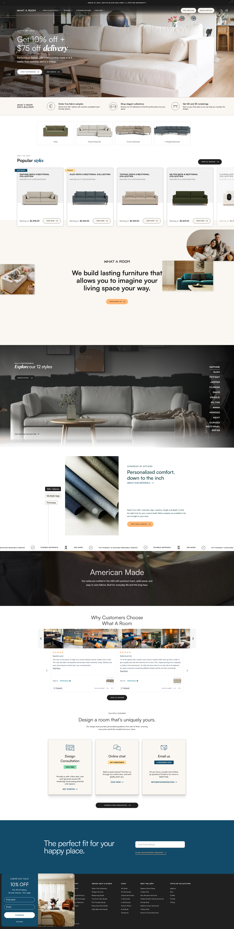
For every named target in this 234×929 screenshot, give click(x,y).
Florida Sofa (145, 902)
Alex (171, 892)
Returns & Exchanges (77, 899)
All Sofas (124, 888)
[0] (226, 10)
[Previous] (47, 670)
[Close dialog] (71, 876)
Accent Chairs (126, 906)
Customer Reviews (83, 10)
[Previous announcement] (4, 3)
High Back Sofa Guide (100, 909)
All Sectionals (126, 892)
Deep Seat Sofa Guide (100, 906)
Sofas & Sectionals (51, 10)
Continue (19, 915)
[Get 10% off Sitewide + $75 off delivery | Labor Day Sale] (117, 3)
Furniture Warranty (77, 902)
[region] (117, 638)
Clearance (124, 913)
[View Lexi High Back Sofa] (177, 681)
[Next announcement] (230, 3)
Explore (67, 10)
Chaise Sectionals (127, 895)
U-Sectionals (125, 902)
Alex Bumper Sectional (149, 895)
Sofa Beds (124, 909)
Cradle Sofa (145, 892)
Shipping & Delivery (77, 895)
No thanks (19, 922)
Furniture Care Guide (99, 899)
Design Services (97, 892)
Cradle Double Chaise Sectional (152, 899)
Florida (172, 899)
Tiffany (172, 902)
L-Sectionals (125, 899)
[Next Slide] (193, 638)
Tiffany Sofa (145, 909)
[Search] (221, 10)
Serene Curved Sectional (150, 913)
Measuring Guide (98, 895)
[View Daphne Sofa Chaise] (110, 681)
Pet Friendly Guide (99, 902)
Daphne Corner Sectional (150, 906)
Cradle (172, 895)
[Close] (232, 1)
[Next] (229, 197)
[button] (29, 72)
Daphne (173, 888)
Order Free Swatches (99, 888)
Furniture (99, 10)
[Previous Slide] (41, 638)
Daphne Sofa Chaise (148, 888)
